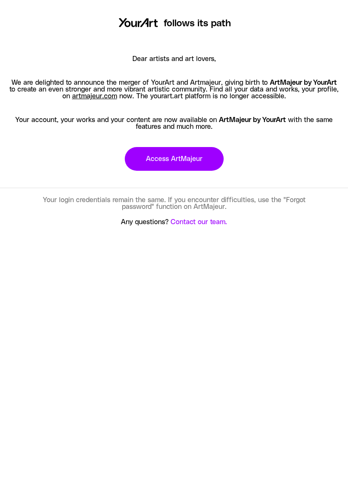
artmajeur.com (94, 96)
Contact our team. (199, 222)
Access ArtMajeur (174, 159)
